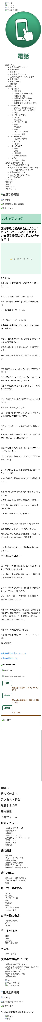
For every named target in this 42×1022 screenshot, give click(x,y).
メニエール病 (19, 134)
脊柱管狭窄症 (19, 96)
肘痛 (16, 151)
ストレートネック (21, 132)
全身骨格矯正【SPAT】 (19, 67)
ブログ (8, 184)
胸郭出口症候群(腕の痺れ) (24, 108)
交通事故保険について (19, 172)
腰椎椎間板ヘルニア (22, 101)
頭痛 (16, 125)
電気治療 (13, 84)
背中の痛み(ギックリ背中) (24, 110)
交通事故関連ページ (9, 658)
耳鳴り (17, 144)
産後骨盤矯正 (15, 70)
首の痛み (18, 127)
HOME (5, 787)
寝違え (17, 129)
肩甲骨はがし (15, 79)
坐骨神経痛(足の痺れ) (23, 98)
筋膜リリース (15, 82)
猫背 (16, 113)
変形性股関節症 (20, 156)
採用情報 (9, 182)
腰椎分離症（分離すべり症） (26, 103)
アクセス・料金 (10, 799)
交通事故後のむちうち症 (20, 175)
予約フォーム (10, 189)
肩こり (17, 117)
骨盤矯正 (13, 72)
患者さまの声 (10, 179)
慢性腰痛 (18, 91)
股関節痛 (18, 153)
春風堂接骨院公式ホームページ (13, 653)
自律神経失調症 (20, 139)
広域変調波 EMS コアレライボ (22, 77)
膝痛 (16, 148)
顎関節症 (18, 120)
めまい (17, 141)
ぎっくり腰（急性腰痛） (24, 93)
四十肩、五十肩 (20, 122)
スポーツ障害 (19, 160)
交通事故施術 (15, 177)
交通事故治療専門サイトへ (20, 165)
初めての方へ (10, 187)
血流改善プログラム (18, 74)
